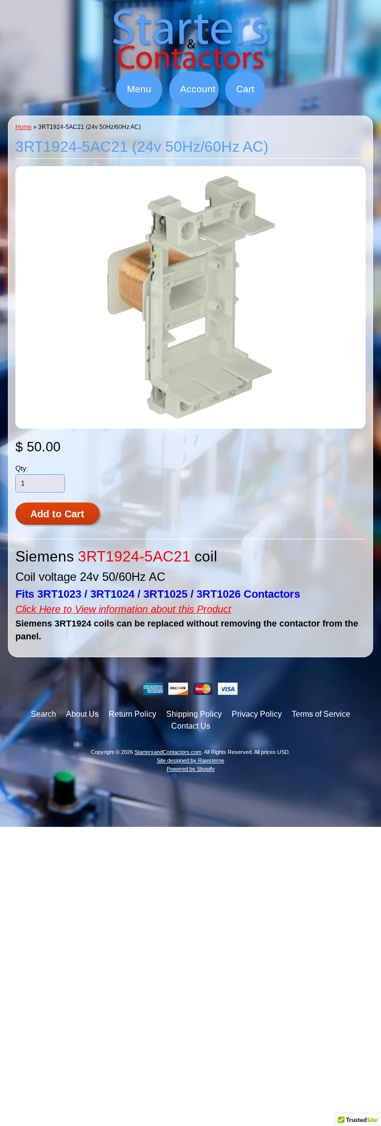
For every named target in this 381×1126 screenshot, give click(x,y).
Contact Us (190, 726)
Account (197, 89)
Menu (139, 89)
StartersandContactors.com (167, 752)
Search (43, 714)
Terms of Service (321, 714)
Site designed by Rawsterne (190, 760)
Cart (245, 89)
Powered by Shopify (191, 769)
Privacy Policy (257, 714)
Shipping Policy (194, 714)
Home (23, 127)
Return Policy (132, 714)
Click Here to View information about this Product (123, 609)
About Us (82, 714)
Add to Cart (57, 513)
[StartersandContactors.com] (190, 65)
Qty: (21, 468)
